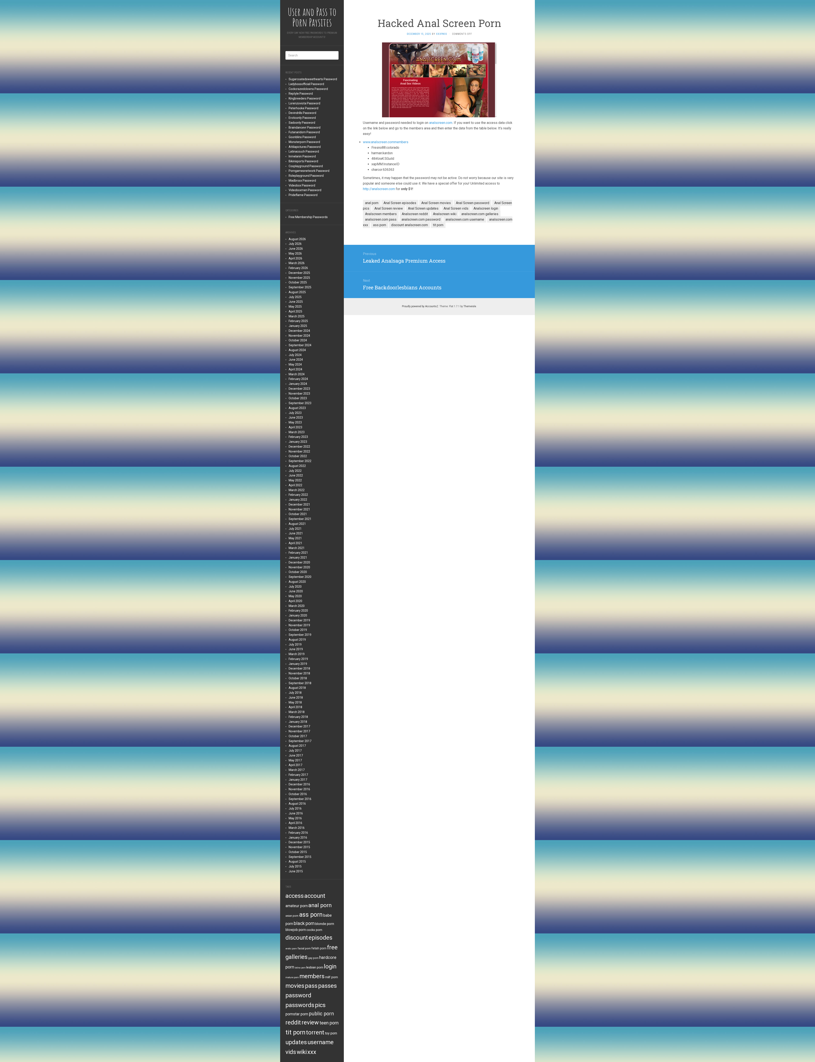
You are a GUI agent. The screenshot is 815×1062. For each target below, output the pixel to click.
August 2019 (297, 639)
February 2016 (298, 832)
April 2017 (295, 765)
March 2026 (297, 263)
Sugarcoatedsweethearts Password (313, 79)
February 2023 (298, 437)
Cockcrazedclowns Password (308, 89)
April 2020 (295, 601)
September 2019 (300, 634)
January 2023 (298, 441)
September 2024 (300, 345)
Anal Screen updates (423, 208)
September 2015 (300, 857)
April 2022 (295, 485)
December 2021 (299, 504)
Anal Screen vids (456, 208)
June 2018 (296, 697)
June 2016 (296, 813)
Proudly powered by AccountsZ (420, 306)
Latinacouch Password (304, 151)
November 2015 (299, 847)
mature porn (292, 977)
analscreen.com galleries (479, 214)
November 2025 (299, 277)
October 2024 (298, 340)
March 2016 (297, 827)
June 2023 (296, 417)
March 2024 (297, 374)
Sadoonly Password (302, 122)
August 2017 (297, 745)
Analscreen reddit (415, 214)
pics (320, 1005)
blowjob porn (295, 930)
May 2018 (295, 702)
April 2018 (295, 707)
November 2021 (299, 509)
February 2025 (298, 321)
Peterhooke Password (303, 108)
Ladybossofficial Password (306, 84)
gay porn (313, 958)
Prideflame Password (303, 195)
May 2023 (295, 422)
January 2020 (298, 615)
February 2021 (298, 552)
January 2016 (298, 837)
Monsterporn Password (304, 142)
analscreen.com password (421, 219)
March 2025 (297, 316)
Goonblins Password (302, 137)
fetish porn (318, 948)
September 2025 (300, 287)
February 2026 (298, 268)
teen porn (329, 1023)
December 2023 (299, 388)
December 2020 (299, 562)
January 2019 (298, 664)
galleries (296, 956)
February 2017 (298, 774)
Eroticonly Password (302, 117)
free (332, 947)
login (330, 966)
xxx (311, 1051)
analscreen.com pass (380, 219)
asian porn (291, 915)
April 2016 (295, 823)
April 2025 (295, 311)
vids (290, 1051)
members (312, 976)
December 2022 (299, 446)
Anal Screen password (472, 203)
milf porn (331, 977)
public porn (321, 1014)
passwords (299, 1005)
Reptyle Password (301, 93)
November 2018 (299, 673)
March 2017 (297, 770)
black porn (304, 923)
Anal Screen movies (436, 203)
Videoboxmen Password (305, 190)
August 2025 (297, 292)
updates (296, 1042)
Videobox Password (302, 185)
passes (327, 985)
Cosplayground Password (306, 166)
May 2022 (295, 480)
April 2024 (295, 369)
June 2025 (296, 301)
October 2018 (298, 678)
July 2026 (295, 243)
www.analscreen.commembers (385, 142)
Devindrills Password (302, 113)
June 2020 (296, 591)
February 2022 (298, 494)
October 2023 (298, 398)
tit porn (295, 1032)
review (310, 1022)
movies (294, 985)
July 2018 (295, 692)
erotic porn (291, 948)
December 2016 (299, 784)
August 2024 (297, 350)
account (314, 895)
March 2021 (297, 548)
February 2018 (298, 717)
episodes (320, 937)
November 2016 (299, 789)
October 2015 (298, 852)
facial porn (304, 948)
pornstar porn (296, 1014)
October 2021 (298, 514)
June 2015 (296, 871)
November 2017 (299, 731)
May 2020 (295, 596)
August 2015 (297, 861)
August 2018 (297, 687)
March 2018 (297, 712)
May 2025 (295, 306)
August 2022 (297, 466)
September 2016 (300, 799)
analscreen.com (440, 123)
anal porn (320, 905)
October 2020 (298, 572)
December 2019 (299, 620)
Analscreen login (486, 208)
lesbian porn (314, 967)
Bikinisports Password (303, 161)
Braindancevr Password (304, 127)
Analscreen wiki (444, 214)
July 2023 (295, 413)
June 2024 (296, 359)
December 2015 (299, 842)
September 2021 (300, 519)
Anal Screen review (388, 208)
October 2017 (298, 736)
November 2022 (299, 451)
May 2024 (295, 364)
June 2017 (296, 755)
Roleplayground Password (306, 175)
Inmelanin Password (302, 156)
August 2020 (297, 581)
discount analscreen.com (409, 225)
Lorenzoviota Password (304, 103)
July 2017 (295, 750)
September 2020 (300, 577)
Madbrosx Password (302, 180)
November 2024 (299, 335)
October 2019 (298, 630)
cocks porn (314, 930)
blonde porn (324, 924)
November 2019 (299, 625)
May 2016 (295, 818)
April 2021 (295, 543)
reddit (293, 1022)
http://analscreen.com (379, 189)
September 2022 (300, 461)
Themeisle (470, 306)
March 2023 (297, 432)
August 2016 (297, 803)
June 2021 (296, 533)
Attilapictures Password (305, 147)
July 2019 (295, 644)
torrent (315, 1032)
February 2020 (298, 610)
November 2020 (299, 567)
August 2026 (297, 239)
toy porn (331, 1033)
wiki (302, 1051)
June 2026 (296, 248)
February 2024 (298, 379)
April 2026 (295, 258)
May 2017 (295, 760)
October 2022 (298, 456)
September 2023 (300, 403)
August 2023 (297, 408)
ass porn (311, 914)
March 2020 (297, 606)
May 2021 (295, 538)
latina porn (300, 967)
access (294, 895)
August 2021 (297, 523)
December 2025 (299, 273)
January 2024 (298, 383)
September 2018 (300, 683)
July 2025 (295, 297)
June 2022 (296, 475)
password (298, 995)
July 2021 (295, 528)
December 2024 (299, 330)
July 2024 (295, 355)
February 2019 (298, 659)
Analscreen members (381, 214)
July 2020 (295, 586)
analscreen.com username (464, 219)
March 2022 (297, 490)
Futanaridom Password (304, 132)
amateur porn (296, 906)
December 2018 (299, 668)
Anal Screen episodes (400, 203)
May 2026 (295, 253)
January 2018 (298, 721)
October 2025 (298, 282)
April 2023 (295, 427)
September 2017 (300, 741)
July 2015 (295, 866)
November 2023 (299, 393)
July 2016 (295, 808)
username (321, 1042)
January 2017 (298, 779)
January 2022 (298, 499)
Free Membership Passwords (308, 217)
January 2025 (298, 326)
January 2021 (298, 557)
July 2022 (295, 470)
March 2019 (297, 654)
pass (311, 985)
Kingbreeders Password (304, 98)
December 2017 (299, 726)
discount (296, 937)
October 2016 (298, 794)
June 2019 (296, 649)
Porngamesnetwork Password (309, 170)
